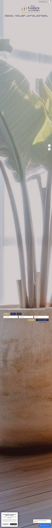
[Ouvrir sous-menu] (13, 15)
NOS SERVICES (31, 15)
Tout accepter (13, 524)
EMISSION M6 (44, 16)
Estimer (19, 313)
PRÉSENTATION (8, 15)
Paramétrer (5, 524)
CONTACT (28, 16)
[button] (45, 525)
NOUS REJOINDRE (20, 16)
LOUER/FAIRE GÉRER (41, 15)
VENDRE (23, 15)
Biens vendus (36, 16)
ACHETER (17, 15)
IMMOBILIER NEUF (9, 16)
